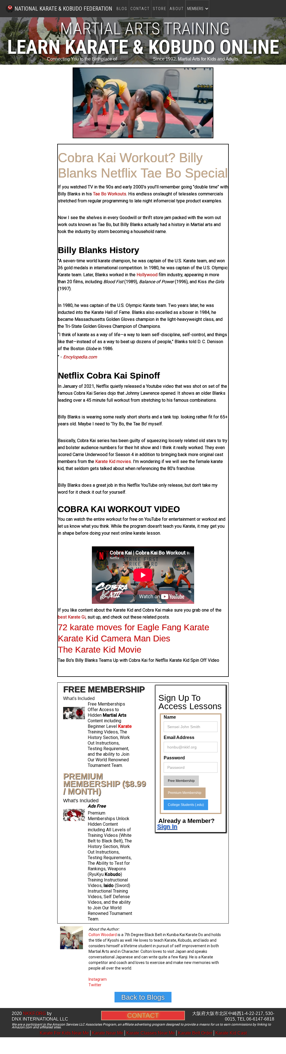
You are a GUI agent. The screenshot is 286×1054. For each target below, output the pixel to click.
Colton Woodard (103, 934)
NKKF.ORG (34, 1013)
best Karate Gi (71, 617)
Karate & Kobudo (135, 59)
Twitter (95, 985)
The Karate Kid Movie (99, 650)
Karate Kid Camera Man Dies (114, 638)
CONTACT (140, 8)
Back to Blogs (143, 997)
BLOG (121, 8)
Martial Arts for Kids (197, 59)
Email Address (179, 737)
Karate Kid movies (113, 461)
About (177, 8)
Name (170, 717)
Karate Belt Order (195, 1033)
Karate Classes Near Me (150, 1033)
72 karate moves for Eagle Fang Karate (133, 627)
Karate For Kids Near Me (64, 1033)
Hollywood (147, 274)
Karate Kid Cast (231, 1033)
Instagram (98, 979)
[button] (197, 8)
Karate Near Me (107, 1033)
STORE (159, 8)
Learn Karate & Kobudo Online (143, 47)
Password (174, 757)
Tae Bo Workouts (109, 194)
